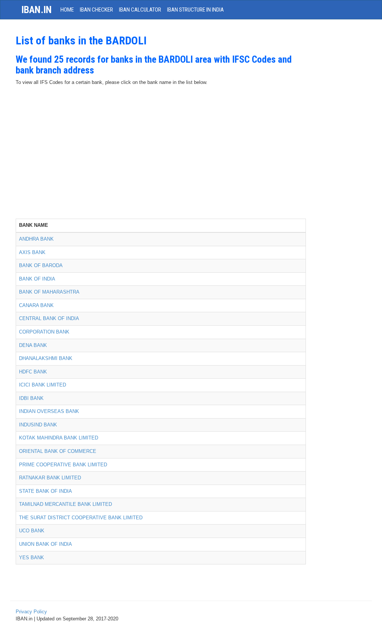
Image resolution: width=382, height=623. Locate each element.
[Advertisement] (161, 162)
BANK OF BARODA (41, 265)
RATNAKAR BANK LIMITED (50, 477)
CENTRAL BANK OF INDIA (49, 318)
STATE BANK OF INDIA (45, 491)
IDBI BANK (31, 398)
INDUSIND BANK (38, 425)
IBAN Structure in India (195, 9)
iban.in (36, 9)
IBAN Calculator (140, 9)
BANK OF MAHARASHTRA (49, 292)
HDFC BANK (33, 372)
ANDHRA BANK (36, 239)
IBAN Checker (96, 9)
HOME (67, 9)
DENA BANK (33, 345)
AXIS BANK (32, 252)
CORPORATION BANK (44, 332)
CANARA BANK (36, 305)
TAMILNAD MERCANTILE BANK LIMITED (65, 504)
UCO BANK (31, 530)
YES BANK (31, 557)
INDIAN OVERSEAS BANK (49, 411)
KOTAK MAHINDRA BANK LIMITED (58, 438)
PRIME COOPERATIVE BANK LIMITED (63, 464)
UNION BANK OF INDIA (45, 544)
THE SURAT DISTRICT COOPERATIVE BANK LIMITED (81, 517)
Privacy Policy (31, 611)
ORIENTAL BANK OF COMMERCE (57, 451)
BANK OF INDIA (37, 279)
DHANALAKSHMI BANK (45, 358)
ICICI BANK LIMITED (42, 385)
